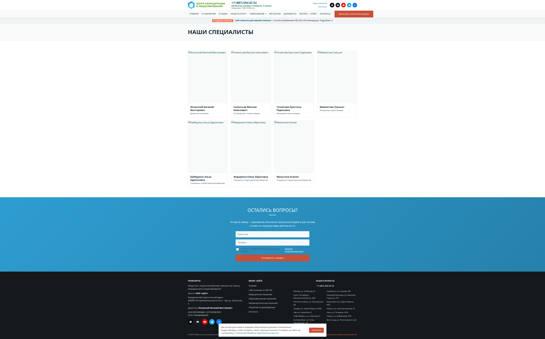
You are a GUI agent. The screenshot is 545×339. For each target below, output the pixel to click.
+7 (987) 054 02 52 (244, 3)
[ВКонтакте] (355, 5)
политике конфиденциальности (294, 250)
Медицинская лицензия (260, 294)
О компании (209, 13)
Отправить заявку (272, 258)
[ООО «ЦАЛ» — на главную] (206, 5)
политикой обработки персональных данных (257, 333)
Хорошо (316, 330)
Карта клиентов (320, 3)
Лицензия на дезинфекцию (262, 307)
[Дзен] (332, 5)
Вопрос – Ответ (308, 13)
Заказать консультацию (354, 13)
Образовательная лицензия (262, 299)
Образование (257, 13)
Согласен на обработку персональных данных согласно (272, 250)
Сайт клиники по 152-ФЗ (260, 290)
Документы (290, 13)
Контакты (322, 7)
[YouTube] (343, 5)
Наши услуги (238, 13)
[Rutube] (338, 5)
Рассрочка (275, 13)
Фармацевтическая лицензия (263, 303)
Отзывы (223, 13)
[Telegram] (349, 5)
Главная (194, 13)
